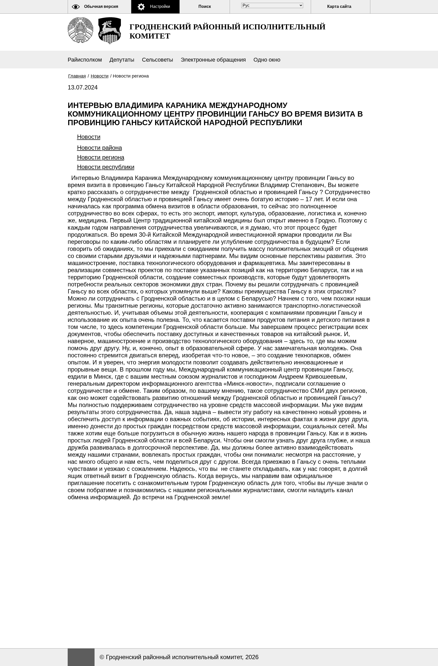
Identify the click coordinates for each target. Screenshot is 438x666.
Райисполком (85, 60)
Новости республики (105, 166)
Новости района (99, 147)
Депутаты (122, 60)
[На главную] (80, 30)
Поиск (204, 6)
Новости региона (100, 157)
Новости (99, 76)
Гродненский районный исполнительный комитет (227, 31)
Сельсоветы (157, 60)
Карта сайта (339, 6)
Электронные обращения (213, 60)
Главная (77, 76)
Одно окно (266, 60)
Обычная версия (101, 6)
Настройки (160, 6)
